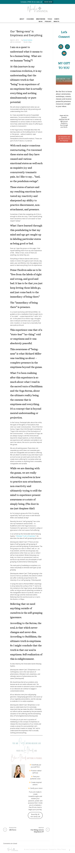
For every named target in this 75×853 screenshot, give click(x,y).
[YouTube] (64, 53)
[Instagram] (67, 46)
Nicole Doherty (27, 40)
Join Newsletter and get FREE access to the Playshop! (64, 138)
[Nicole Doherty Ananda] (37, 8)
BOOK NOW (48, 2)
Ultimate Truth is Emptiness (25, 536)
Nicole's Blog (27, 42)
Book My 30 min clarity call (35, 815)
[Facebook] (60, 46)
